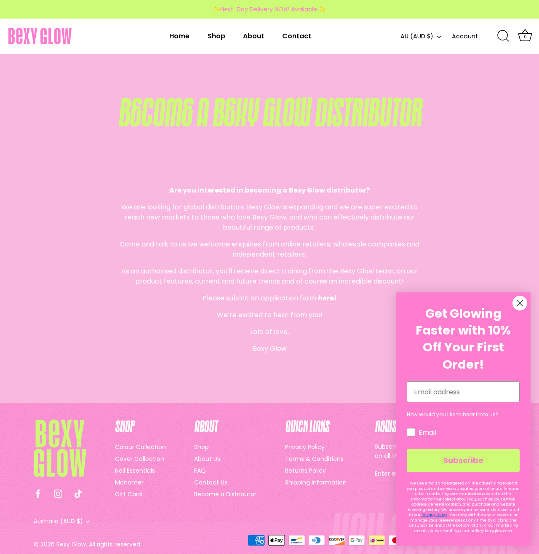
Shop (216, 36)
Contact (296, 36)
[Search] (503, 36)
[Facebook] (38, 493)
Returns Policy (305, 470)
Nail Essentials (135, 470)
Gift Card (128, 494)
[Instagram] (58, 493)
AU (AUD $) (416, 36)
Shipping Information (316, 482)
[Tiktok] (78, 493)
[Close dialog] (519, 303)
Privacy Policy (305, 447)
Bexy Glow (71, 545)
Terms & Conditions (314, 459)
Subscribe (463, 460)
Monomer (129, 482)
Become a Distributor (225, 494)
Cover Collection (139, 459)
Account (465, 36)
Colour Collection (140, 447)
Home (179, 36)
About (253, 36)
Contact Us (210, 482)
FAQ (200, 470)
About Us (207, 459)
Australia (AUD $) (58, 521)
